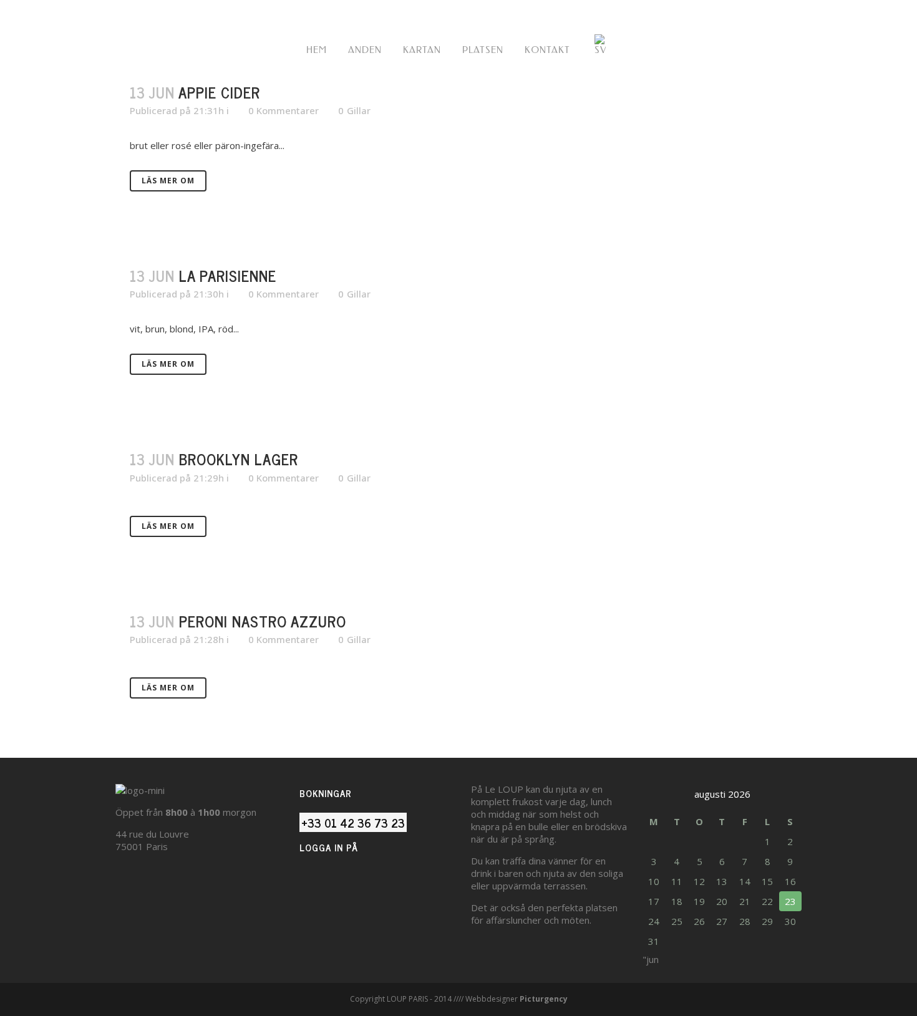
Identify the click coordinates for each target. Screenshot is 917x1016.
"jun (651, 959)
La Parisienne (227, 275)
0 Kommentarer (283, 110)
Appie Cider (219, 92)
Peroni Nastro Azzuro (262, 621)
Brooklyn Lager (238, 459)
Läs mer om (168, 180)
